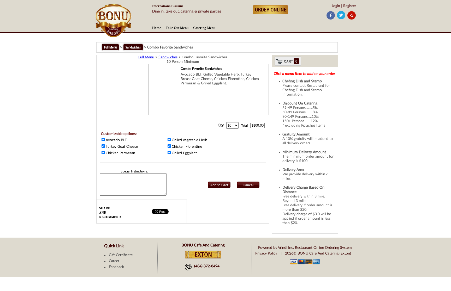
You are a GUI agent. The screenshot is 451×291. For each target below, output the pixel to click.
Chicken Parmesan (120, 153)
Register (349, 6)
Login (336, 6)
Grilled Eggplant (184, 153)
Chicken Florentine (187, 146)
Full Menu (110, 47)
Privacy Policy (266, 253)
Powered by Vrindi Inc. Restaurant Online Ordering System (305, 248)
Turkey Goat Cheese (122, 146)
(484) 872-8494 (206, 266)
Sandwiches (133, 47)
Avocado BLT (116, 140)
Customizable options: (119, 134)
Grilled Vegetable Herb (189, 140)
